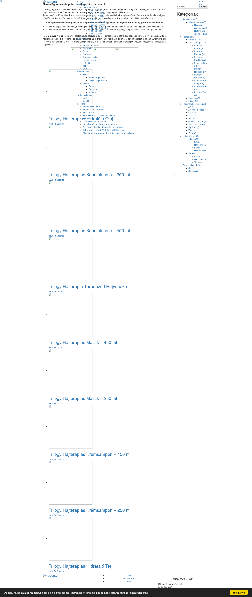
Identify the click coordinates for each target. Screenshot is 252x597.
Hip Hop (86, 62)
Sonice (86, 100)
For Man (87, 36)
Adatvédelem (129, 578)
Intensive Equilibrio (97, 16)
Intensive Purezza (97, 24)
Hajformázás (83, 71)
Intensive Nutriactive (98, 21)
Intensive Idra (95, 19)
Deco (85, 51)
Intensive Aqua (90, 7)
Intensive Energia (97, 13)
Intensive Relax (96, 30)
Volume (92, 92)
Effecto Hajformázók (98, 80)
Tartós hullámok (84, 94)
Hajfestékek (82, 39)
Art (84, 42)
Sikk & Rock (88, 112)
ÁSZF (129, 575)
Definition (93, 89)
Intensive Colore (96, 10)
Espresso (87, 54)
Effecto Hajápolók (97, 77)
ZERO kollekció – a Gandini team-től (100, 115)
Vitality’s (81, 1)
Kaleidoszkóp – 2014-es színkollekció (100, 124)
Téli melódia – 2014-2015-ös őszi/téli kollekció (104, 129)
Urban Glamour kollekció (94, 121)
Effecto (86, 74)
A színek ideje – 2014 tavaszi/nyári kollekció (103, 127)
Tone (85, 65)
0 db (201, 3)
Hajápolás (81, 4)
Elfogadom (239, 592)
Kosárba (60, 179)
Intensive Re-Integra (98, 27)
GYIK (129, 581)
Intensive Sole (95, 33)
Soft (85, 97)
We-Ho (86, 83)
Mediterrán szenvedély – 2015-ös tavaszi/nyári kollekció (108, 132)
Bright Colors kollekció (93, 109)
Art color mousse (91, 45)
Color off (87, 48)
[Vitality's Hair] (50, 1)
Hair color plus (89, 59)
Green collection (90, 56)
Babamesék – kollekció (93, 106)
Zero (85, 68)
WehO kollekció (90, 118)
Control (92, 86)
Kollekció (81, 103)
